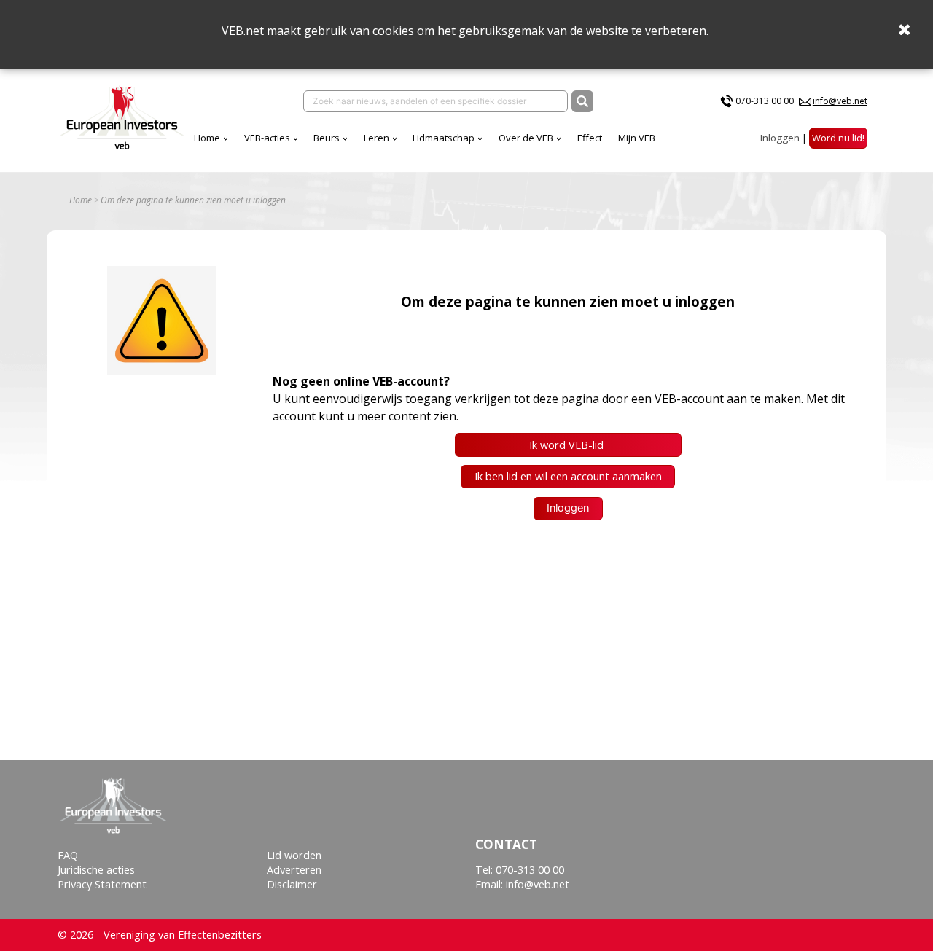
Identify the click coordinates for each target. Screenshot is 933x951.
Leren (376, 137)
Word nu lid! (838, 137)
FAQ (68, 855)
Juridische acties (96, 870)
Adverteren (294, 870)
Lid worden (294, 855)
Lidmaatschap (444, 137)
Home (207, 137)
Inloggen (780, 137)
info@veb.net (840, 101)
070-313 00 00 (764, 101)
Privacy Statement (102, 884)
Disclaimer (292, 884)
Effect (589, 137)
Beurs (326, 137)
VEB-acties (267, 137)
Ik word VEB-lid (568, 445)
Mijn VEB (636, 137)
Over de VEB (526, 137)
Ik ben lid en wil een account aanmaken (568, 476)
